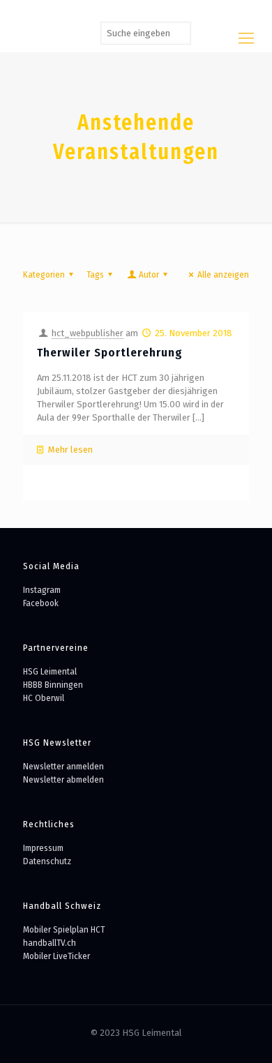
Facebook (41, 603)
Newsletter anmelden (63, 766)
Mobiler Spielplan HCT (64, 929)
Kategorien (44, 274)
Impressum (43, 848)
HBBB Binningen (53, 684)
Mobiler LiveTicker (56, 956)
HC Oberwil (43, 698)
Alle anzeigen (223, 274)
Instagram (42, 590)
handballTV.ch (49, 942)
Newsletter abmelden (63, 779)
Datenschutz (47, 861)
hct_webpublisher (87, 333)
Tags (95, 274)
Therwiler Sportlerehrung (110, 352)
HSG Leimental (50, 671)
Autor (149, 274)
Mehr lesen (70, 449)
